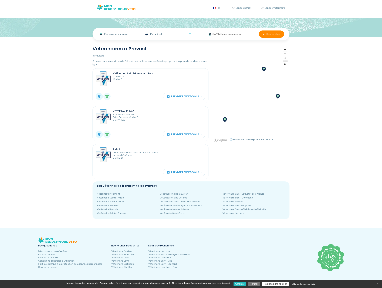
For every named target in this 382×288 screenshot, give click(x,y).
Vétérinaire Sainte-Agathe (236, 205)
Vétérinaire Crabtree (159, 257)
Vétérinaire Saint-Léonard (162, 263)
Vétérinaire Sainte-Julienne (174, 209)
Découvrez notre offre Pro (52, 251)
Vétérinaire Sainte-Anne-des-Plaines (180, 201)
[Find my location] (285, 64)
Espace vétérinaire (48, 257)
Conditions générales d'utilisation (56, 260)
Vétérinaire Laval (120, 260)
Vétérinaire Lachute (233, 213)
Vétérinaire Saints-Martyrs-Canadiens (169, 254)
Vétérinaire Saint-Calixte (110, 201)
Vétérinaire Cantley (121, 267)
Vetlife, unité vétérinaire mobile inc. (134, 73)
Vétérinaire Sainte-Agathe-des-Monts (181, 205)
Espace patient (46, 254)
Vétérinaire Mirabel (232, 201)
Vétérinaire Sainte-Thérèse (111, 213)
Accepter (239, 284)
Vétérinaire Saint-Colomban (237, 197)
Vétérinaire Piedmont (108, 193)
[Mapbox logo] (220, 140)
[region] (251, 94)
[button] (263, 69)
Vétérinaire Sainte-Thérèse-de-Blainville (244, 209)
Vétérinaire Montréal (122, 254)
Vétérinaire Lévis (120, 257)
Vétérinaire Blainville (107, 209)
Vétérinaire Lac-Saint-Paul (162, 267)
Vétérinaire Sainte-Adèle (110, 197)
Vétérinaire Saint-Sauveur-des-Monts (243, 193)
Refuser (254, 284)
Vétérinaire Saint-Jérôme (173, 197)
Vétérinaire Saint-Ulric (160, 260)
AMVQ (117, 149)
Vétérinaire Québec (122, 251)
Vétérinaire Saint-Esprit (172, 213)
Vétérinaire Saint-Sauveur (174, 193)
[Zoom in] (285, 49)
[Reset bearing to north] (285, 58)
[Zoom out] (285, 54)
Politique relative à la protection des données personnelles (70, 263)
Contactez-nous (47, 267)
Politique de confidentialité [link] (303, 284)
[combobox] (117, 34)
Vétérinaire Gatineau (122, 263)
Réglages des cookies (275, 284)
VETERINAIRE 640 (123, 111)
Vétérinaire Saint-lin (107, 205)
